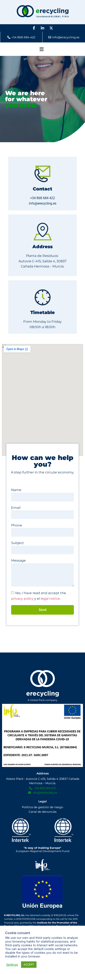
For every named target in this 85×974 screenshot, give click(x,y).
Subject (17, 543)
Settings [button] (12, 965)
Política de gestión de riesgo (42, 807)
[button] (41, 49)
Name (16, 490)
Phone (16, 525)
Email (15, 508)
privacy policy (22, 598)
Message (18, 560)
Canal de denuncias (43, 812)
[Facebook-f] (34, 28)
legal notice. (50, 598)
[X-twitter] (51, 28)
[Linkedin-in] (42, 28)
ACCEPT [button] (29, 964)
